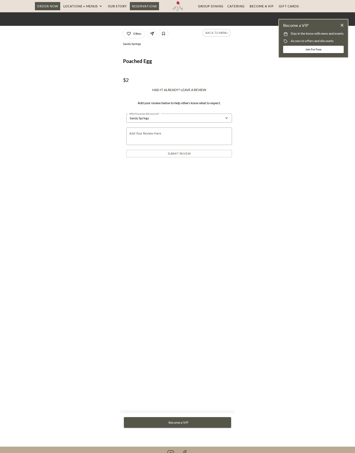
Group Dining (210, 6)
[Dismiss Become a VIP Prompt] (342, 25)
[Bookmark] (163, 33)
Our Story (117, 6)
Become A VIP (262, 6)
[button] (83, 6)
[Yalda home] (177, 6)
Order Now (47, 6)
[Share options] (152, 33)
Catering (235, 6)
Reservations (144, 6)
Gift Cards (289, 6)
